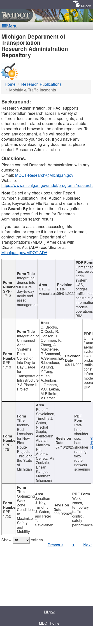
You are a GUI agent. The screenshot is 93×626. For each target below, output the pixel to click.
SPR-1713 (7, 293)
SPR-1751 (7, 447)
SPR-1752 (7, 514)
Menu (12, 25)
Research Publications (41, 84)
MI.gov (86, 5)
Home (10, 84)
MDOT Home (49, 623)
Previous (55, 544)
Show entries (22, 540)
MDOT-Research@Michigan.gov (44, 175)
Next (87, 544)
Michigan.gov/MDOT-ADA (24, 252)
